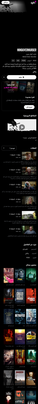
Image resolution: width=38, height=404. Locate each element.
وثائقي (34, 72)
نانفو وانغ (25, 249)
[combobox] (9, 148)
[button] (5, 2)
